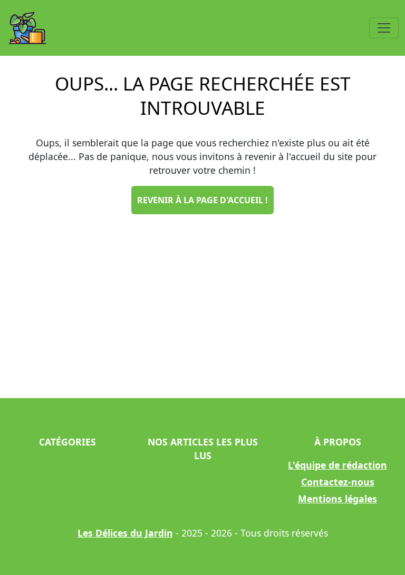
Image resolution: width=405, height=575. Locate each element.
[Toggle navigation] (384, 27)
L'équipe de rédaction (337, 465)
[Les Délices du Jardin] (27, 28)
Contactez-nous (337, 481)
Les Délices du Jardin (125, 533)
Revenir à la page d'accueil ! (202, 200)
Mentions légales (337, 498)
